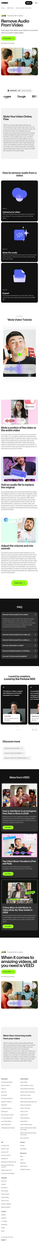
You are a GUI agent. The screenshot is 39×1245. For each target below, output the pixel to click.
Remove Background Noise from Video (28, 1128)
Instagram (4, 1224)
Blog (21, 1156)
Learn (21, 1160)
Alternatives (23, 1166)
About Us (4, 1181)
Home (3, 8)
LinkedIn (3, 1218)
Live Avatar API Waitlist (8, 1173)
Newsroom (4, 1187)
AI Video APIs (5, 1145)
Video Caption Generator (27, 1092)
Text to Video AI (5, 1085)
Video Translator (25, 1118)
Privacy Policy (5, 1194)
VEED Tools (10, 8)
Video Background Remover (28, 1102)
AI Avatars (4, 1095)
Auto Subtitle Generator (27, 1089)
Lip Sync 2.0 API (6, 1155)
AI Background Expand (8, 1128)
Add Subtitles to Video (26, 1085)
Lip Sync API (4, 1152)
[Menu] (36, 3)
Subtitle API (4, 1158)
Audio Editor (23, 1121)
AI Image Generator (7, 1098)
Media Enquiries (5, 1207)
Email (2, 1231)
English (3, 1240)
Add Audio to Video (26, 1098)
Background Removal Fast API (7, 1166)
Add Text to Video (25, 1095)
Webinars (23, 1163)
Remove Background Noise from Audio (28, 1134)
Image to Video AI (6, 1102)
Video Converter (25, 1108)
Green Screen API (6, 1170)
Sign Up (28, 3)
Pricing (22, 1145)
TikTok (3, 1228)
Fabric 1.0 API (5, 1149)
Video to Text (24, 1111)
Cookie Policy (5, 1197)
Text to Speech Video (7, 1115)
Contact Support (6, 1204)
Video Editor (23, 1082)
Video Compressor (25, 1105)
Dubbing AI (4, 1111)
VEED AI (3, 1089)
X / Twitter (4, 1221)
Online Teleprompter (26, 1124)
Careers (3, 1184)
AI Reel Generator (6, 1108)
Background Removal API (8, 1162)
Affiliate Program (25, 1169)
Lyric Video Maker (6, 1121)
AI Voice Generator (6, 1118)
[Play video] (19, 354)
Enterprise (23, 1149)
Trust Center (4, 1191)
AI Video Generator (6, 1082)
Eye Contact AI (24, 1138)
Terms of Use (5, 1200)
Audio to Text (24, 1115)
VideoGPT (4, 1105)
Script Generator (6, 1124)
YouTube (3, 1215)
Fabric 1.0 (4, 1092)
